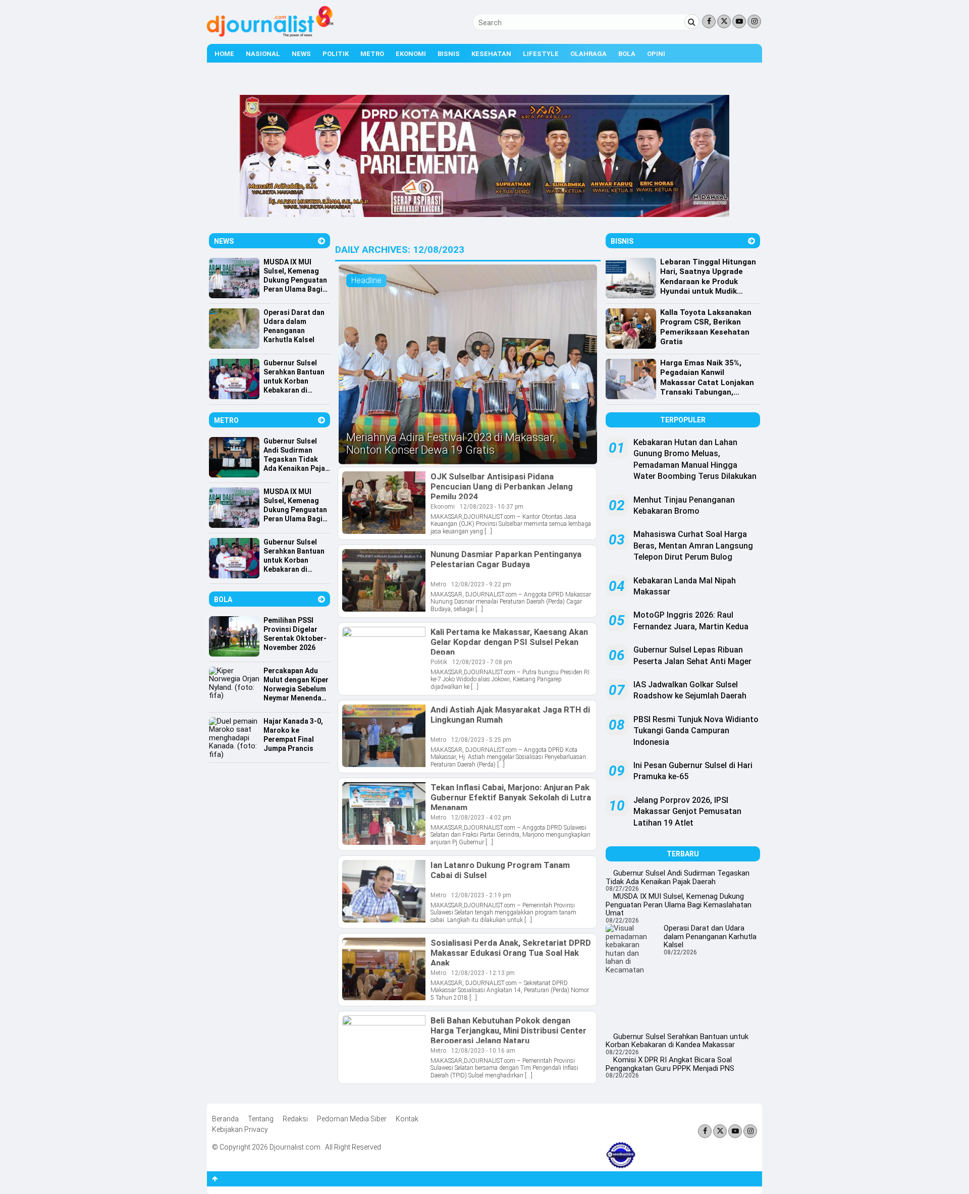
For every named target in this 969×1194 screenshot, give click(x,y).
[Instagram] (754, 21)
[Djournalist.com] (270, 34)
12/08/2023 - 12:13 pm (483, 972)
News (301, 54)
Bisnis (449, 54)
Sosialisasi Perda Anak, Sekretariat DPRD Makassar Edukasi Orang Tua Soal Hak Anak (510, 953)
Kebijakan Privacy (240, 1129)
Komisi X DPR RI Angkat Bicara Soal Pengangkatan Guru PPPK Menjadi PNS (670, 1064)
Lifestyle (541, 54)
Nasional (263, 54)
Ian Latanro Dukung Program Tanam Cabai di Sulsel (500, 870)
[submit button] (691, 21)
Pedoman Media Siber (352, 1119)
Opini (656, 54)
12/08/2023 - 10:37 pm (491, 506)
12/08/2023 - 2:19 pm (481, 895)
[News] (321, 241)
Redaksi (295, 1119)
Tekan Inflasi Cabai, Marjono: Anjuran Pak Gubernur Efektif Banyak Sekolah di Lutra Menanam (510, 797)
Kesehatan (491, 54)
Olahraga (588, 54)
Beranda (225, 1119)
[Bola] (321, 599)
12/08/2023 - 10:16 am (483, 1050)
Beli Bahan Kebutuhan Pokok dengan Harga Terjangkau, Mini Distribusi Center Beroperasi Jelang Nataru (508, 1030)
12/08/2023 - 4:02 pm (481, 817)
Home (224, 54)
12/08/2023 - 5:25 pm (481, 739)
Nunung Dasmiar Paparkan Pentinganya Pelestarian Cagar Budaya (505, 559)
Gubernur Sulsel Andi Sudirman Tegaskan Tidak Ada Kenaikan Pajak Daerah (677, 877)
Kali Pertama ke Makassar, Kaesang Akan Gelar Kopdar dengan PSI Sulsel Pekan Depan (509, 642)
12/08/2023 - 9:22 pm (481, 584)
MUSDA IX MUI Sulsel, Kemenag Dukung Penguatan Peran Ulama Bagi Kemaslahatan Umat (678, 904)
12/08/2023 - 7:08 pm (482, 662)
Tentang (261, 1119)
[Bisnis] (751, 241)
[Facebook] (709, 21)
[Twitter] (724, 21)
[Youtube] (739, 21)
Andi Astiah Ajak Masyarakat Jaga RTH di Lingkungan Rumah (510, 714)
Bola (626, 54)
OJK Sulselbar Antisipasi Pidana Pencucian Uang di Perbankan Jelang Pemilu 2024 (501, 486)
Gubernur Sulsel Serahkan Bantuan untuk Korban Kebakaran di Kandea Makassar (677, 1041)
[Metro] (321, 420)
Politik (335, 54)
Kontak (407, 1119)
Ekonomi (411, 54)
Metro (372, 54)
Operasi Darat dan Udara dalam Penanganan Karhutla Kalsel (710, 936)
